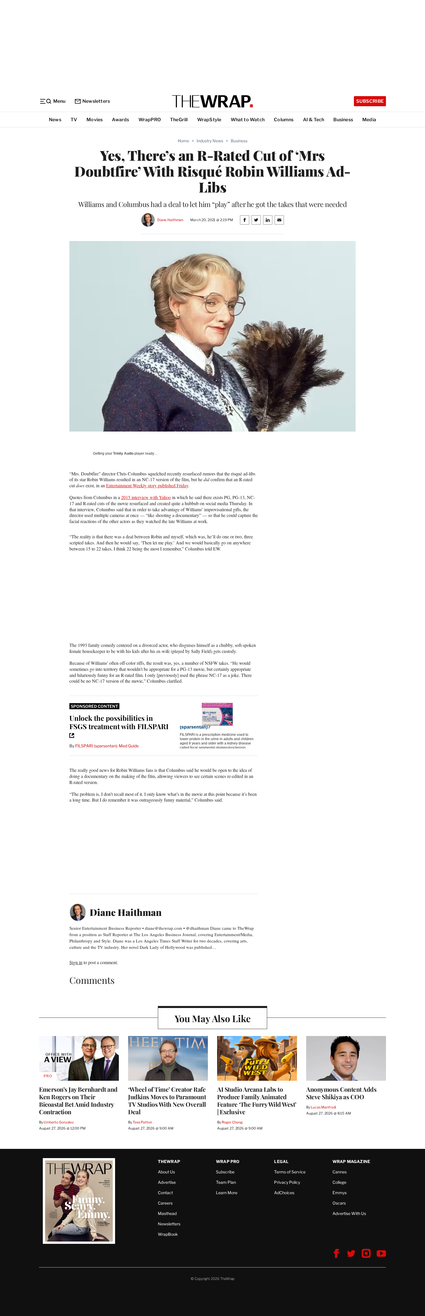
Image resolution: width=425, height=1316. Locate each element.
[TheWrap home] (212, 101)
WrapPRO (149, 119)
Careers (165, 1203)
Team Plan (226, 1182)
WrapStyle (209, 119)
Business (343, 119)
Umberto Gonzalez (59, 1122)
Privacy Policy (287, 1182)
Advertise (167, 1182)
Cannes (339, 1171)
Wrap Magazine (351, 1161)
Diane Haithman (170, 220)
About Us (166, 1171)
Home (183, 140)
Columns (283, 119)
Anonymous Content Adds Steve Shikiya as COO (341, 1092)
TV (74, 119)
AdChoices (284, 1192)
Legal (281, 1161)
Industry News (210, 140)
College (339, 1182)
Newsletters (96, 101)
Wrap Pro (228, 1161)
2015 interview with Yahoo (146, 497)
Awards (120, 119)
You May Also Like (213, 1018)
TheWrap (169, 1161)
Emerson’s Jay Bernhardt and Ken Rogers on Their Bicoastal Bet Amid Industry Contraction (78, 1100)
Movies (94, 119)
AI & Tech (313, 119)
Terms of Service (290, 1171)
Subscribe (370, 101)
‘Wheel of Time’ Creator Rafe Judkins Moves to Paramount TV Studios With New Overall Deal (167, 1100)
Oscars (339, 1203)
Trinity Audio (123, 453)
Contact (165, 1192)
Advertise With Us (349, 1213)
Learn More (226, 1192)
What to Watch (248, 119)
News (55, 119)
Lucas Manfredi (323, 1107)
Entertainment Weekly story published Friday (147, 485)
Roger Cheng (232, 1122)
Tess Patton (142, 1122)
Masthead (167, 1213)
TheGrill (179, 119)
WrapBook (168, 1234)
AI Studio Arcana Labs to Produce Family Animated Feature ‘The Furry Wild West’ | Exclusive (256, 1100)
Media (369, 119)
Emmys (339, 1192)
